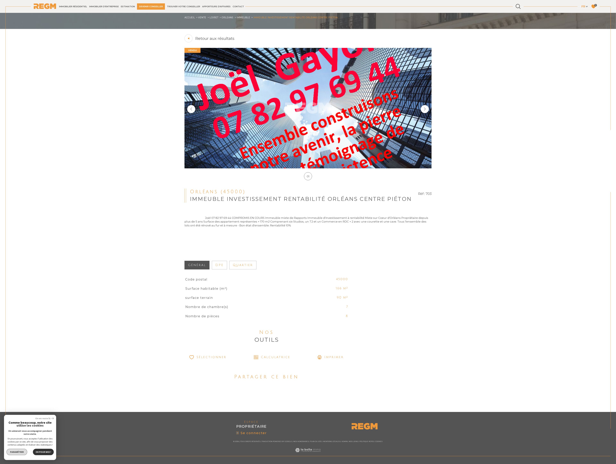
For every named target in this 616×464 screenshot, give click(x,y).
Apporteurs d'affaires (216, 6)
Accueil (189, 17)
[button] (425, 109)
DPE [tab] (219, 265)
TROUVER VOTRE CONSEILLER (183, 6)
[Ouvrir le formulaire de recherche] (518, 6)
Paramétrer (17, 452)
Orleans (227, 17)
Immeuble (243, 17)
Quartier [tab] (243, 265)
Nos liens (353, 441)
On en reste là (42, 418)
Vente (202, 17)
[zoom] (308, 167)
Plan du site (315, 441)
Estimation (128, 6)
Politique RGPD (366, 441)
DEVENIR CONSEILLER (151, 6)
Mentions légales (331, 441)
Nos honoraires (300, 441)
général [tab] (197, 265)
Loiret (214, 17)
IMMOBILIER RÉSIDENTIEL (73, 6)
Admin (344, 441)
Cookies (378, 441)
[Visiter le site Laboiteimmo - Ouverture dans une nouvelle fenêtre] (308, 453)
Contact (238, 6)
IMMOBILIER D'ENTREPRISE (104, 6)
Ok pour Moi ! (43, 452)
